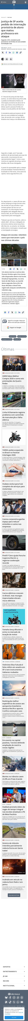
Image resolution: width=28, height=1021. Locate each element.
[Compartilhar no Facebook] (6, 53)
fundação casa (17, 339)
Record (6, 981)
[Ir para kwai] (18, 997)
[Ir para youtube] (21, 1002)
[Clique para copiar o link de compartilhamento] (21, 53)
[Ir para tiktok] (10, 1002)
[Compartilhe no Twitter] (3, 53)
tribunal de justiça (22, 336)
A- (11, 59)
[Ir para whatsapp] (18, 1002)
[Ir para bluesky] (6, 997)
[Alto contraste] (2, 59)
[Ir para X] (14, 1002)
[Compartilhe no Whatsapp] (13, 53)
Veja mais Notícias (14, 895)
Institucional (9, 986)
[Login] (25, 2)
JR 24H (5, 976)
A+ (7, 59)
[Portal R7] (14, 2)
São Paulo (10, 17)
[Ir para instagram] (14, 997)
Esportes (6, 967)
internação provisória (7, 339)
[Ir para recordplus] (6, 1002)
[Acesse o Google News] (17, 53)
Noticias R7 (3, 17)
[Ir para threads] (21, 997)
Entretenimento (10, 971)
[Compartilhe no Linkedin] (10, 53)
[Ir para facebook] (10, 997)
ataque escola (12, 336)
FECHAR (14, 1017)
